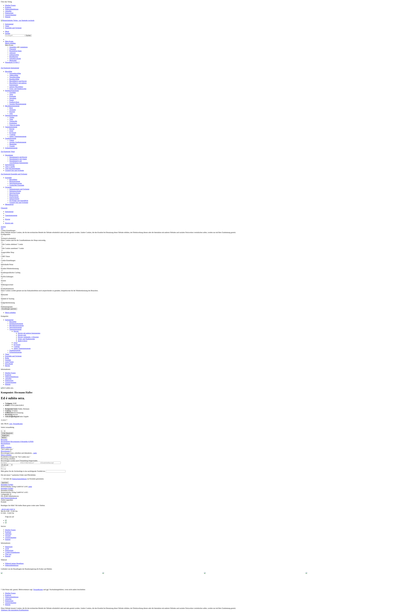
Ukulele (12, 146)
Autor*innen (9, 362)
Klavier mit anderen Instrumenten (29, 333)
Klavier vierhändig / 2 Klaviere (28, 337)
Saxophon (12, 98)
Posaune (12, 112)
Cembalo (12, 134)
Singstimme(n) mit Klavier (18, 157)
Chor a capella (10, 167)
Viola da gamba (14, 125)
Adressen (12, 53)
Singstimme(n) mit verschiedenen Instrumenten (18, 162)
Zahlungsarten (14, 55)
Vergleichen (5, 435)
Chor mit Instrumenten (12, 168)
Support (7, 539)
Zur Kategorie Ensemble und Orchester (14, 174)
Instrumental (9, 320)
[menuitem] (206, 5)
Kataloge (8, 7)
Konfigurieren (24, 610)
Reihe (7, 358)
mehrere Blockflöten (16, 87)
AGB (7, 548)
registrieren (24, 47)
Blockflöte (8, 71)
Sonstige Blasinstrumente (17, 104)
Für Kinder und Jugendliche (18, 200)
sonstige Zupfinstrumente (17, 142)
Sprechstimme (10, 165)
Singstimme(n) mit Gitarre (18, 159)
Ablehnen (4, 610)
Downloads (9, 364)
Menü (7, 31)
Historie (7, 17)
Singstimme (9, 155)
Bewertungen (16, 441)
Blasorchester (13, 195)
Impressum (8, 547)
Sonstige (8, 360)
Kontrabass (13, 123)
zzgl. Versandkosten (16, 424)
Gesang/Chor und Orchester (14, 170)
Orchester (8, 187)
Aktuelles (8, 11)
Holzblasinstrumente (12, 91)
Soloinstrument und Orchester (19, 189)
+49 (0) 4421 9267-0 (8, 509)
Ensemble (8, 178)
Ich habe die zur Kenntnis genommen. (23, 479)
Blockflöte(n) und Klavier (18, 81)
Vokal (7, 354)
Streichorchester (14, 193)
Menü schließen (10, 43)
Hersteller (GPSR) (27, 441)
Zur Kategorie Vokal (8, 151)
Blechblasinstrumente (12, 106)
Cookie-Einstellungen (12, 552)
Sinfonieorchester (15, 191)
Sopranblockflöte (15, 73)
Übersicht (12, 49)
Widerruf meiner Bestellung (14, 563)
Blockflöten (13, 179)
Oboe (11, 94)
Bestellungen (13, 57)
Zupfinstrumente (10, 138)
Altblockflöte (13, 75)
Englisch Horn (14, 102)
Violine (11, 117)
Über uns (8, 554)
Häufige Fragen (10, 5)
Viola (11, 119)
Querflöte (12, 92)
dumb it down (22, 341)
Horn (11, 108)
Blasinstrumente (14, 181)
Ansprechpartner (10, 15)
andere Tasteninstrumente (17, 136)
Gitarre (11, 140)
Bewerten (4, 440)
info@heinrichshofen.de (9, 498)
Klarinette (12, 96)
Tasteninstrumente (11, 127)
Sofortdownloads (15, 58)
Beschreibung (5, 441)
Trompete (12, 110)
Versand (8, 536)
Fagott (11, 100)
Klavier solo (22, 335)
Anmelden (13, 47)
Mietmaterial (9, 204)
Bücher (7, 366)
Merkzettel (12, 60)
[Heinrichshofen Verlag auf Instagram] (6, 523)
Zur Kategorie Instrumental (10, 68)
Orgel (11, 131)
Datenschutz (9, 13)
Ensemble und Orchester (13, 356)
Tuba (11, 113)
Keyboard (12, 133)
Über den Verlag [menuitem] (9, 9)
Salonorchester (14, 199)
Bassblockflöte (14, 79)
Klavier (11, 129)
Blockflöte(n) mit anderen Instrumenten (18, 84)
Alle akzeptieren (13, 610)
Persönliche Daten (15, 51)
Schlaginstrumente (11, 148)
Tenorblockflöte (14, 77)
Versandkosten (38, 589)
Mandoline (13, 144)
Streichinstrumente (11, 115)
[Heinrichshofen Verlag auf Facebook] (6, 520)
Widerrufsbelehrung (11, 9)
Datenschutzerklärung (19, 479)
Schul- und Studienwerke (17, 89)
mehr (2, 445)
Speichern (5, 482)
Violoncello (13, 121)
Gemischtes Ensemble (16, 185)
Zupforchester (14, 197)
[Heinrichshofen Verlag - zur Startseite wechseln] (17, 20)
